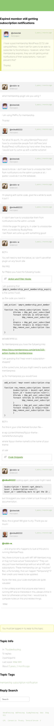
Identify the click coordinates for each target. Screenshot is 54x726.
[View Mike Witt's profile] (5, 131)
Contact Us (12, 720)
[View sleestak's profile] (6, 34)
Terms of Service (32, 720)
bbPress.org (4, 5)
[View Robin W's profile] (5, 87)
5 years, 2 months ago (43, 33)
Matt (41, 713)
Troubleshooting (13, 649)
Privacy (21, 720)
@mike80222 (9, 480)
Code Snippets (15, 457)
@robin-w (7, 543)
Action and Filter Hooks (19, 279)
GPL (4, 720)
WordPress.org (8, 713)
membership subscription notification (19, 682)
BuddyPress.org (32, 713)
